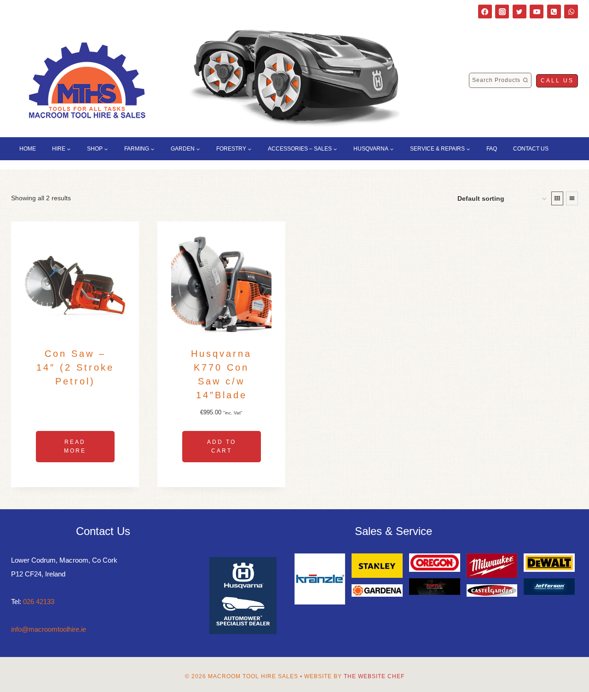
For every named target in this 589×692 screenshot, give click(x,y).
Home (27, 148)
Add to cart (221, 446)
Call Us (557, 80)
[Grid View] (557, 198)
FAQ (491, 148)
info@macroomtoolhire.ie (48, 629)
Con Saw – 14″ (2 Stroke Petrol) (75, 367)
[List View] (572, 198)
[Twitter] (519, 11)
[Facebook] (485, 11)
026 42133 (38, 601)
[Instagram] (502, 11)
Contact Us (531, 148)
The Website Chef (374, 676)
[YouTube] (536, 11)
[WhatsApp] (571, 11)
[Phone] (554, 11)
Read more (75, 446)
